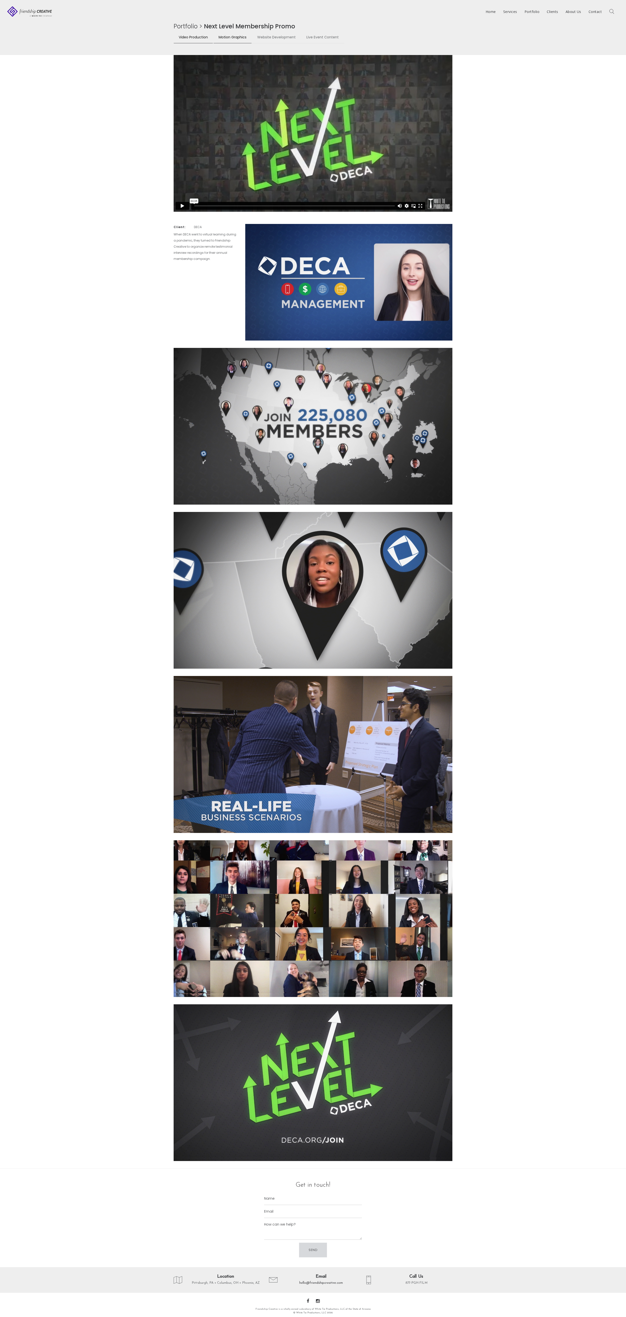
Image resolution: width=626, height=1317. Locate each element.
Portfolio (186, 26)
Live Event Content (322, 37)
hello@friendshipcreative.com (321, 1282)
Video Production (193, 37)
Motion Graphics (232, 37)
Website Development (276, 37)
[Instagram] (318, 1301)
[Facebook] (308, 1301)
